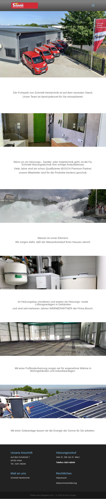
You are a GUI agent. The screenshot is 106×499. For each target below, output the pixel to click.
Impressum (61, 477)
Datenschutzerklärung (66, 483)
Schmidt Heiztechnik (20, 477)
